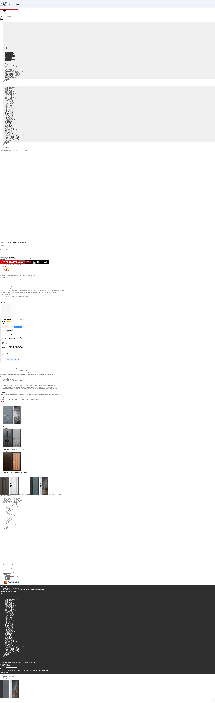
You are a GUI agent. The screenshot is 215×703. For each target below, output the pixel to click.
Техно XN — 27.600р (9, 49)
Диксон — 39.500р (8, 57)
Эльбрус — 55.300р (8, 64)
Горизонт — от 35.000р (9, 70)
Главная (4, 20)
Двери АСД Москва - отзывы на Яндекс (16, 361)
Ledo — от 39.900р (8, 69)
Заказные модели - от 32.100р (10, 264)
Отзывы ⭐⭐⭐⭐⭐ (7, 268)
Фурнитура (7, 78)
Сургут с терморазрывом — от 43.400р (12, 74)
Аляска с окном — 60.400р (10, 55)
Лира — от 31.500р (8, 104)
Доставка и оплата (6, 79)
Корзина (5, 678)
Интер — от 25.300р (9, 101)
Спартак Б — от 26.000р (9, 48)
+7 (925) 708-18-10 (4, 2)
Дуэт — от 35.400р (8, 99)
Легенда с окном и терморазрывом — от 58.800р (14, 71)
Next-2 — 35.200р (8, 44)
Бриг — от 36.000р (8, 28)
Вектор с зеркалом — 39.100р (10, 29)
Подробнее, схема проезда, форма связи (8, 591)
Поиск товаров (3, 16)
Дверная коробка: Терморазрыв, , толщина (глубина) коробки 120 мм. (17, 275)
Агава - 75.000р (20, 264)
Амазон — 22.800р (8, 24)
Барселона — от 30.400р (9, 27)
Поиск (4, 675)
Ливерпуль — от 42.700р (9, 103)
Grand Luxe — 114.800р (9, 65)
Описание (5, 266)
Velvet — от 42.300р (8, 32)
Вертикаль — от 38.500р (9, 30)
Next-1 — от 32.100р (9, 43)
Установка (5, 80)
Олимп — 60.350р (8, 58)
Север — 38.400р (8, 60)
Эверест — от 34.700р (9, 52)
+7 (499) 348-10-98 (4, 1)
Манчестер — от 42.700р (9, 105)
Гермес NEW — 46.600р (9, 33)
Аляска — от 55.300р (9, 54)
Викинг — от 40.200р (9, 31)
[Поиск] (0, 17)
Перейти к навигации (4, 9)
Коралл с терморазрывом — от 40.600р (12, 73)
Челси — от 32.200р (9, 51)
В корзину (2, 259)
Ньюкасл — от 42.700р (9, 45)
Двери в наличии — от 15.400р (11, 66)
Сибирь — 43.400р (8, 61)
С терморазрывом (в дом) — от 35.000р (12, 23)
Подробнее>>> (3, 383)
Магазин (4, 21)
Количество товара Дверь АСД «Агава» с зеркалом (10, 258)
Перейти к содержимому (13, 9)
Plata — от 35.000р (8, 68)
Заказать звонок (3, 5)
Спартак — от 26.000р (9, 47)
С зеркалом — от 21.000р (10, 22)
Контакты (4, 82)
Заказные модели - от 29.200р (9, 150)
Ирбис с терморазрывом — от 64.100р (12, 76)
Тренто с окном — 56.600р (10, 63)
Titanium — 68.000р (8, 62)
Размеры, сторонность (4, 257)
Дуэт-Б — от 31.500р (9, 100)
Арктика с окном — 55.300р (10, 56)
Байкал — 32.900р (8, 26)
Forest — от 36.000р (8, 67)
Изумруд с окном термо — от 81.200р (12, 72)
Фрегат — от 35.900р (9, 50)
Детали (4, 267)
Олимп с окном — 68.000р (10, 59)
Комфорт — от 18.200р (9, 102)
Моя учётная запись (6, 674)
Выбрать (8, 428)
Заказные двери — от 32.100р (10, 77)
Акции (4, 81)
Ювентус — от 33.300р (9, 53)
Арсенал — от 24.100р (9, 25)
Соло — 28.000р (8, 46)
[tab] (109, 266)
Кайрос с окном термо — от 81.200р (12, 75)
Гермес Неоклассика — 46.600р (11, 34)
